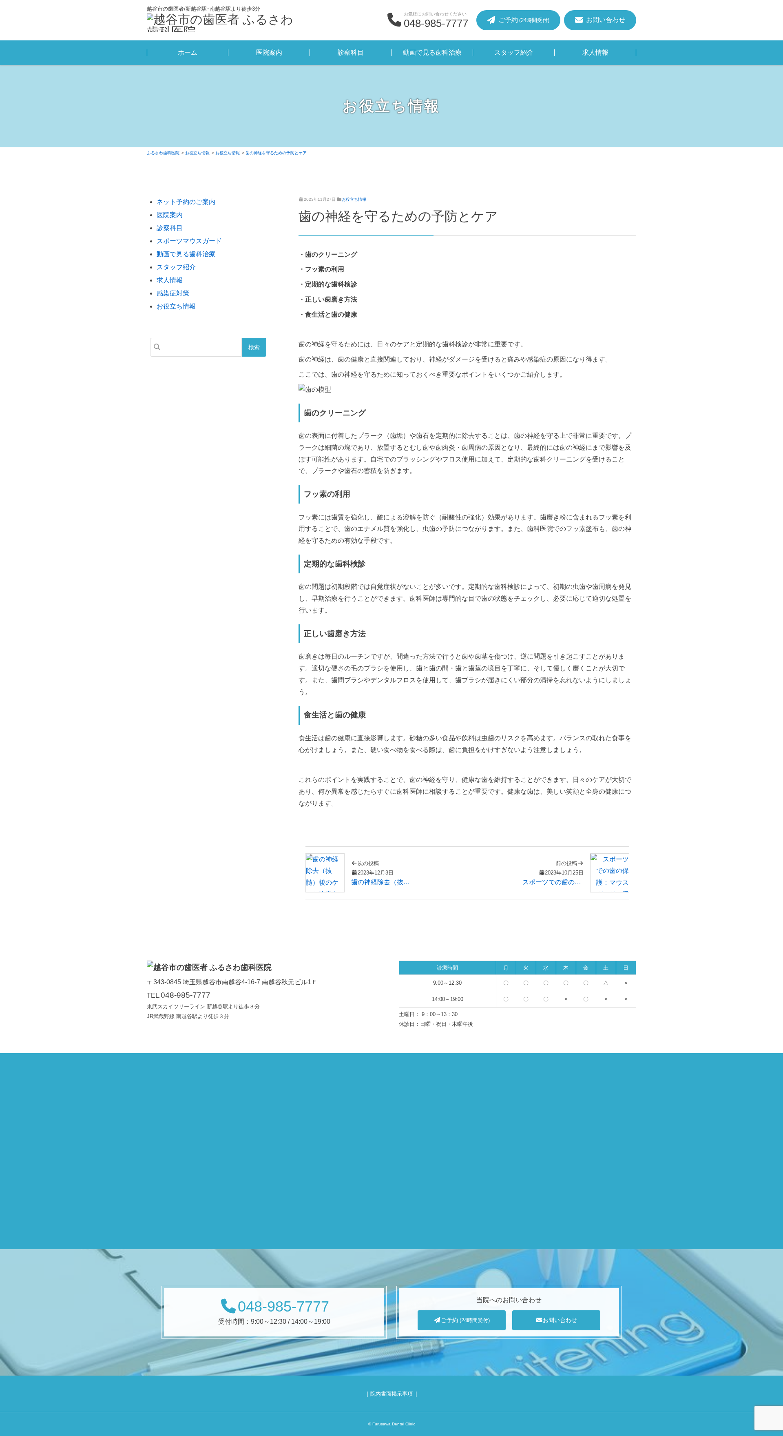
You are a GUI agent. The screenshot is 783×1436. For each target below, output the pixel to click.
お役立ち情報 (354, 199)
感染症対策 (173, 293)
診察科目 (351, 52)
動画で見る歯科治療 (432, 52)
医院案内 (269, 52)
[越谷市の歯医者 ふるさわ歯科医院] (220, 23)
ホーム (187, 52)
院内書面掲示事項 (391, 1394)
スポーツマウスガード (189, 240)
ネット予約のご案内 (186, 201)
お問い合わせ (560, 1320)
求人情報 (595, 52)
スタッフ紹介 (513, 52)
